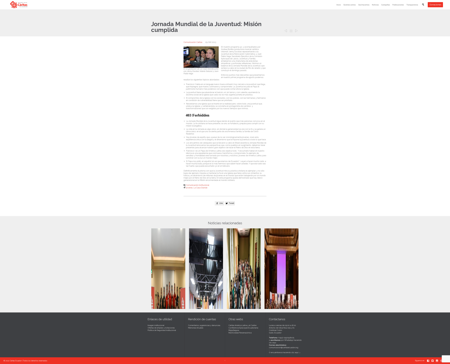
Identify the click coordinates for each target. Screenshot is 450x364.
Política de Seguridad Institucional (162, 330)
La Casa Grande (200, 188)
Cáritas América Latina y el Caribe (242, 325)
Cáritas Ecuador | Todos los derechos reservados (28, 361)
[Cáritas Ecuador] (18, 4)
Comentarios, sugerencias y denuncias (204, 325)
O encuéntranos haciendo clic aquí (283, 352)
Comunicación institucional (197, 185)
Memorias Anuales (195, 328)
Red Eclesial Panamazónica (240, 333)
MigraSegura (234, 330)
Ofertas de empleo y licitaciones (161, 328)
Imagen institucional (156, 325)
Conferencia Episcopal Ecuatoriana (243, 328)
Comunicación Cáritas (193, 42)
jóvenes (189, 188)
